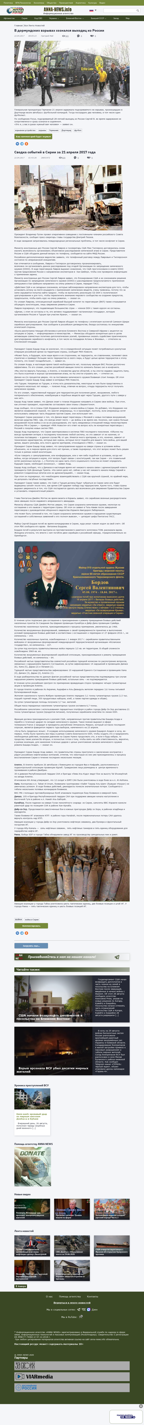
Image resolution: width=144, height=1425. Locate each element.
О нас (49, 1296)
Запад (116, 18)
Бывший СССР (97, 18)
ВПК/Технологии (23, 3)
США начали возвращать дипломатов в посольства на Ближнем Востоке (49, 1017)
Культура (92, 3)
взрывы (42, 130)
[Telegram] (22, 143)
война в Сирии (32, 919)
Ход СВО (38, 18)
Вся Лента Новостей (34, 25)
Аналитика (81, 3)
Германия (53, 130)
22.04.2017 (25, 36)
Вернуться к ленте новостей (72, 1302)
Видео (102, 3)
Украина (53, 18)
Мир (128, 18)
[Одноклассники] (26, 143)
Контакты (92, 1296)
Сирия (24, 18)
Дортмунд (66, 130)
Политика (8, 3)
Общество (51, 3)
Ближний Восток (74, 18)
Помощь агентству (70, 1296)
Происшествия (66, 3)
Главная (18, 25)
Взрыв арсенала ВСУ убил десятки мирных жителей (52, 1069)
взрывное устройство (25, 130)
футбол (77, 130)
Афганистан (9, 18)
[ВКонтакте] (17, 143)
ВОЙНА (18, 919)
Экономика (39, 3)
